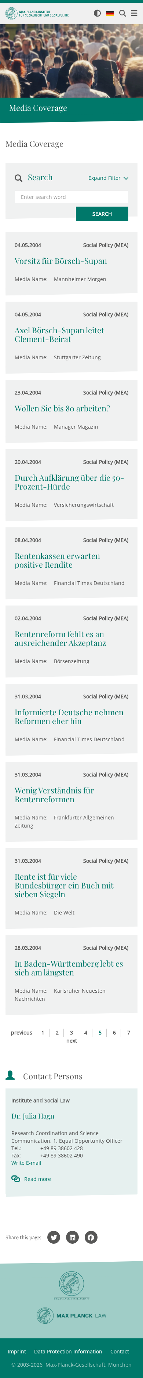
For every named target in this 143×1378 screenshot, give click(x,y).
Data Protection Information (68, 1351)
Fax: (16, 1155)
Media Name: (31, 279)
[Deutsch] (110, 14)
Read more (37, 1178)
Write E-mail (26, 1162)
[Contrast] (97, 13)
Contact (119, 1351)
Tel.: (16, 1148)
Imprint (17, 1351)
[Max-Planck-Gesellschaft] (71, 1286)
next (71, 1040)
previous (21, 1032)
